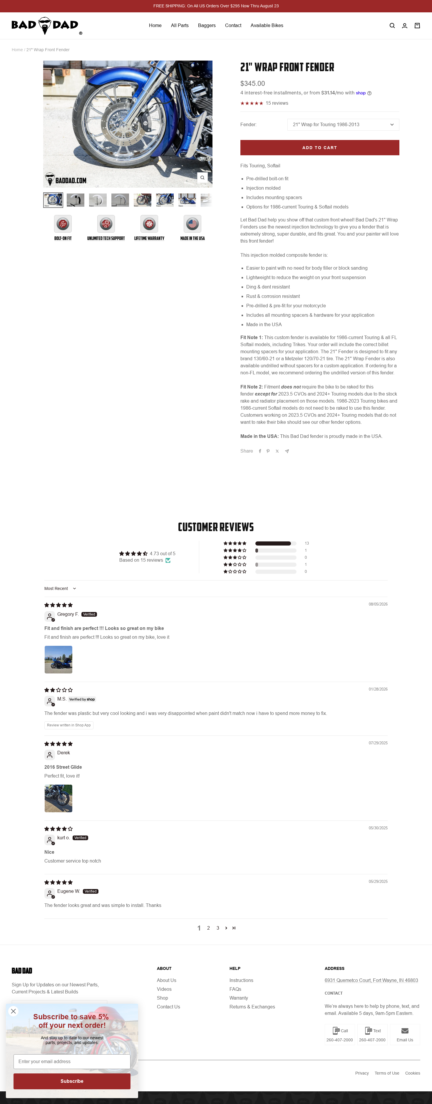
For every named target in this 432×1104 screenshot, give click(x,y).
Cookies (412, 1073)
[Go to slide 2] (76, 200)
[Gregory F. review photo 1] (58, 660)
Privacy (362, 1073)
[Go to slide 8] (210, 200)
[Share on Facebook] (260, 451)
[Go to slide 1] (53, 200)
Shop (162, 997)
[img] (58, 605)
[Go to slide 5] (143, 200)
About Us (166, 980)
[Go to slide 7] (187, 200)
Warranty (239, 997)
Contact (233, 25)
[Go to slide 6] (165, 200)
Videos (164, 989)
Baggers (207, 25)
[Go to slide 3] (98, 200)
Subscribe (72, 1081)
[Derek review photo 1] (58, 798)
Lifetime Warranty (149, 238)
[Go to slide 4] (120, 200)
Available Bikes (267, 25)
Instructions (241, 980)
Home (155, 25)
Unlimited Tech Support (106, 238)
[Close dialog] (13, 1011)
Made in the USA (192, 238)
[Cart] (417, 25)
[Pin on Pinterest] (268, 451)
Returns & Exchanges (252, 1006)
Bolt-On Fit (63, 238)
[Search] (392, 25)
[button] (235, 543)
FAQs (235, 989)
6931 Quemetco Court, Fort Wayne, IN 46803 (371, 980)
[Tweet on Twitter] (277, 451)
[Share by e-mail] (287, 451)
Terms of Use (387, 1073)
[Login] (404, 25)
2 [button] (208, 927)
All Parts (180, 25)
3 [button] (218, 927)
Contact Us (168, 1006)
